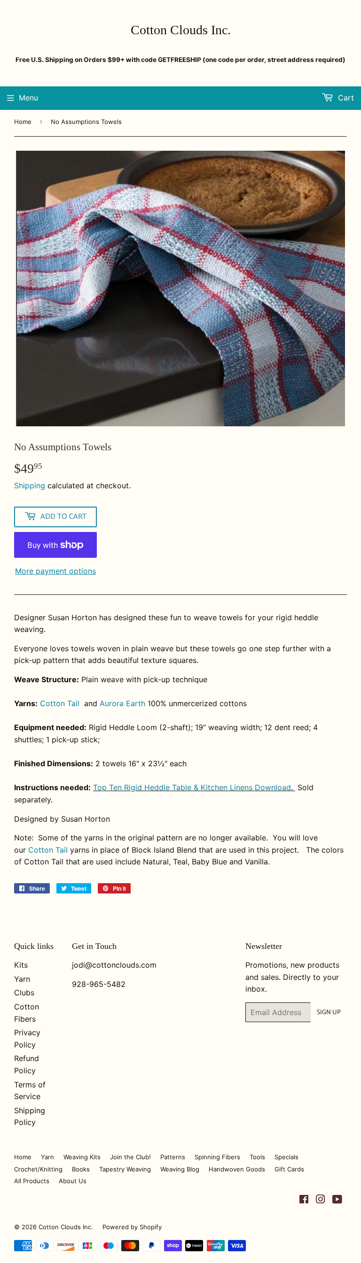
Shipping (29, 485)
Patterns (172, 1157)
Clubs (24, 992)
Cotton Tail (59, 703)
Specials (286, 1157)
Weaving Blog (179, 1169)
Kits (21, 965)
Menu (28, 97)
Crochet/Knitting (38, 1169)
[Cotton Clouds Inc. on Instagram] (320, 1200)
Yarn (22, 979)
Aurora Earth (124, 703)
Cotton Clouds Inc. (181, 30)
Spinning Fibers (217, 1157)
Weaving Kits (82, 1157)
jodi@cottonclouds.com (114, 965)
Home (22, 121)
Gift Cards (289, 1169)
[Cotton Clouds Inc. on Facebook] (304, 1200)
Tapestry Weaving (125, 1169)
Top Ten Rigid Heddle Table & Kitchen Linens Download (192, 787)
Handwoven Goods (237, 1169)
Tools (257, 1157)
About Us (72, 1181)
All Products (31, 1181)
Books (81, 1169)
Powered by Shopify (132, 1227)
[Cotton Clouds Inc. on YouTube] (337, 1200)
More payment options (55, 571)
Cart (345, 97)
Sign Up (329, 1012)
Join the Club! (130, 1157)
